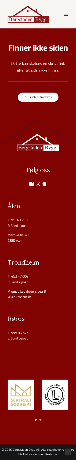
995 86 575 (19, 333)
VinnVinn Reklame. (45, 454)
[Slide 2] (40, 420)
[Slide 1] (35, 420)
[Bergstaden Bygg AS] (28, 14)
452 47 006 (19, 276)
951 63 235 (19, 220)
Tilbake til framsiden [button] (40, 97)
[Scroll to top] (68, 452)
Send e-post (19, 226)
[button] (66, 14)
